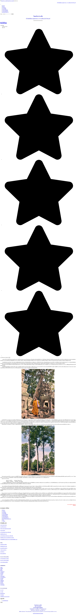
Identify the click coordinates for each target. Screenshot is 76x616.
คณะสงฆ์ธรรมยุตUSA (3, 548)
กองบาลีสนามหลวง (3, 526)
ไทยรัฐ (1, 567)
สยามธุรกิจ (2, 583)
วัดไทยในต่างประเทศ (3, 546)
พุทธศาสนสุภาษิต (5, 515)
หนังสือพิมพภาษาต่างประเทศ (4, 596)
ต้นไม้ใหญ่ (3, 23)
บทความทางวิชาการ (5, 12)
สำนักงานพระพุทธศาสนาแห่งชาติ (5, 528)
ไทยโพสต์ (1, 581)
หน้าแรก (3, 5)
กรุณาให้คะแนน (2, 357)
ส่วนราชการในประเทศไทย (4, 560)
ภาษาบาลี (3, 511)
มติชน (1, 569)
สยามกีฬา (1, 578)
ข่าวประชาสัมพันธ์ (5, 514)
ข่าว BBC (1, 591)
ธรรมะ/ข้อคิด (4, 513)
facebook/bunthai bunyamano (38, 613)
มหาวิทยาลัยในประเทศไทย (4, 558)
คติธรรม (3, 6)
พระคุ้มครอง (2, 551)
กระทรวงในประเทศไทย (4, 562)
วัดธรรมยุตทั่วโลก (3, 553)
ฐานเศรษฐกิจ (2, 576)
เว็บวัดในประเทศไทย (3, 544)
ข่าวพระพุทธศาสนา (5, 11)
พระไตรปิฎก (4, 7)
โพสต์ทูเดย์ (2, 580)
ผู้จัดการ (1, 570)
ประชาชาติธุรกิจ (2, 577)
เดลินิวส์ (1, 568)
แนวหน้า (1, 579)
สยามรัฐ (1, 582)
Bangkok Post (2, 593)
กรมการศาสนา (2, 530)
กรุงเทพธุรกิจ (2, 571)
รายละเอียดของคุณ (5, 600)
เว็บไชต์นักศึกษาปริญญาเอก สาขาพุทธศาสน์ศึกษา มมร (8, 539)
